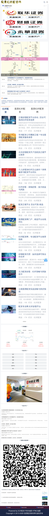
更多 (44, 5)
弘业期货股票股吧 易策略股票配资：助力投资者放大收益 (12, 410)
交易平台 (13, 365)
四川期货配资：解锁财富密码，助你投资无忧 (10, 502)
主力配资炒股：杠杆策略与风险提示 (32, 272)
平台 (36, 354)
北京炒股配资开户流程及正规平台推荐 (32, 153)
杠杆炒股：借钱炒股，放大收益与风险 (10, 75)
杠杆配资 (9, 507)
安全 (13, 368)
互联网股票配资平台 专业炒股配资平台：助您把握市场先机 (20, 77)
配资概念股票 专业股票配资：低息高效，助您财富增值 (12, 437)
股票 (36, 357)
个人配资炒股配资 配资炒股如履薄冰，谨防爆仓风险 (12, 497)
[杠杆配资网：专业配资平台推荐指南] (44, 493)
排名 (36, 362)
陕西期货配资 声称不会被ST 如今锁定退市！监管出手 (18, 91)
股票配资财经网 (30, 513)
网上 (36, 368)
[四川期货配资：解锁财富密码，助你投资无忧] (44, 503)
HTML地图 (37, 510)
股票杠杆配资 (24, 507)
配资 (13, 362)
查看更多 (24, 321)
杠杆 (13, 354)
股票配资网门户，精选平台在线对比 (32, 220)
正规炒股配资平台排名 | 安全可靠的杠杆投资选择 (32, 118)
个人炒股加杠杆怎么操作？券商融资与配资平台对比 (32, 170)
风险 (36, 360)
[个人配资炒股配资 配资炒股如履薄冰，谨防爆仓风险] (44, 498)
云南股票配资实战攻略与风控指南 (32, 290)
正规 (36, 365)
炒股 (13, 360)
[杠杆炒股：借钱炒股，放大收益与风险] (24, 58)
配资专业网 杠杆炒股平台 (30, 306)
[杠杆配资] (11, 2)
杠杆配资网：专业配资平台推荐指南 (32, 238)
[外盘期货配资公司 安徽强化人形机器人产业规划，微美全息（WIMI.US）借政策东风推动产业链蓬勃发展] (24, 465)
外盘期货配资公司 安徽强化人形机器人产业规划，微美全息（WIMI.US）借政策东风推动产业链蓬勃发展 (21, 489)
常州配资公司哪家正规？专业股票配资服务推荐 (32, 136)
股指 (13, 357)
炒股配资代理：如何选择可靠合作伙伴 (32, 255)
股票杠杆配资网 (40, 507)
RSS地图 (28, 510)
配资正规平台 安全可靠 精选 (31, 204)
